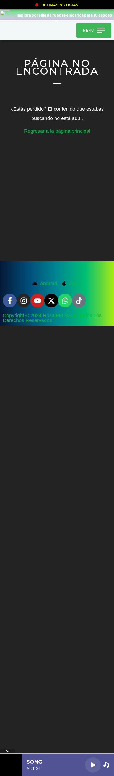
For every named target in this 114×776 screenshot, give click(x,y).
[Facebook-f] (10, 300)
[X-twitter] (51, 300)
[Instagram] (23, 300)
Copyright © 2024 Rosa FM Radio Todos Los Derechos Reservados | (52, 318)
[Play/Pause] (93, 765)
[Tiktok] (79, 300)
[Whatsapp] (65, 300)
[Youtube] (37, 300)
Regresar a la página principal (57, 131)
